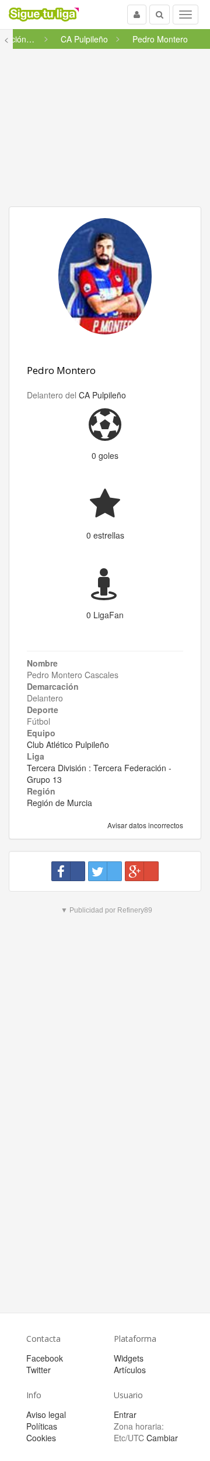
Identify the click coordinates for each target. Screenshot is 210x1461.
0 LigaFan (105, 615)
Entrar (125, 1414)
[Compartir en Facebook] (68, 871)
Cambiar (162, 1438)
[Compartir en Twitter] (105, 871)
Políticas (41, 1426)
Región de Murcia (59, 802)
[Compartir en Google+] (142, 871)
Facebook (44, 1358)
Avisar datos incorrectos (144, 825)
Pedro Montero (61, 370)
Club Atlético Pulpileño (68, 744)
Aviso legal (46, 1414)
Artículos (130, 1370)
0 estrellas (105, 535)
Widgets (129, 1358)
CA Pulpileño (102, 395)
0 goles (105, 455)
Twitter (38, 1370)
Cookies (41, 1438)
